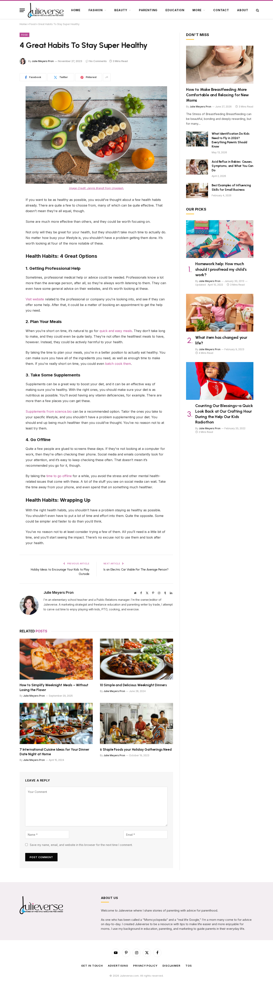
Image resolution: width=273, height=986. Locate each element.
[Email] (6, 140)
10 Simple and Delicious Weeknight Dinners (133, 685)
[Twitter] (6, 110)
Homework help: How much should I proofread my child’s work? (221, 269)
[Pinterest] (6, 120)
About (242, 10)
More (197, 10)
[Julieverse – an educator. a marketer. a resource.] (46, 10)
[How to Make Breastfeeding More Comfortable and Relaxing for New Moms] (219, 65)
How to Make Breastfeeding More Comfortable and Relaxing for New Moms (217, 95)
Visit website (35, 299)
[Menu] (22, 10)
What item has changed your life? (221, 340)
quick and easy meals (116, 331)
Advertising (118, 965)
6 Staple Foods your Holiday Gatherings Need (136, 749)
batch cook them (118, 364)
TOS (188, 965)
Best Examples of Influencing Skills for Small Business (231, 187)
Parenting (148, 10)
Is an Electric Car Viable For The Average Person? (136, 569)
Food (32, 24)
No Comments (98, 61)
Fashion (96, 10)
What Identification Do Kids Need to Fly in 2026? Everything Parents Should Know (230, 140)
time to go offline (59, 476)
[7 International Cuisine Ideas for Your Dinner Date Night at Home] (56, 723)
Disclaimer (171, 965)
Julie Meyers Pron (43, 61)
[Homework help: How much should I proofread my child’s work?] (219, 239)
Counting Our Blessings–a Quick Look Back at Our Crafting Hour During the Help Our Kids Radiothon (224, 413)
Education (174, 10)
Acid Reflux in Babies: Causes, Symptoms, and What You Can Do (232, 166)
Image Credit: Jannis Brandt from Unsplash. (96, 188)
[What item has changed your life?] (219, 313)
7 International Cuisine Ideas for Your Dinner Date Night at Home (54, 751)
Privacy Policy (145, 965)
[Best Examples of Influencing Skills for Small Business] (197, 190)
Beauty (120, 10)
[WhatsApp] (6, 130)
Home (76, 10)
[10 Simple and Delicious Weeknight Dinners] (136, 659)
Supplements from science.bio (49, 411)
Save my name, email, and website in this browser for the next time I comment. (81, 845)
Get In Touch (92, 965)
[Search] (257, 10)
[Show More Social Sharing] (107, 77)
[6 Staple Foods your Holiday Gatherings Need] (136, 723)
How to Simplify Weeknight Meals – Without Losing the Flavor (54, 687)
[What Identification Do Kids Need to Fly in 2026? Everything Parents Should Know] (197, 138)
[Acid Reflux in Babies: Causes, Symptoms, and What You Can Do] (197, 167)
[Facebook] (6, 100)
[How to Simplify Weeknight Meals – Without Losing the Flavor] (56, 659)
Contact (221, 10)
